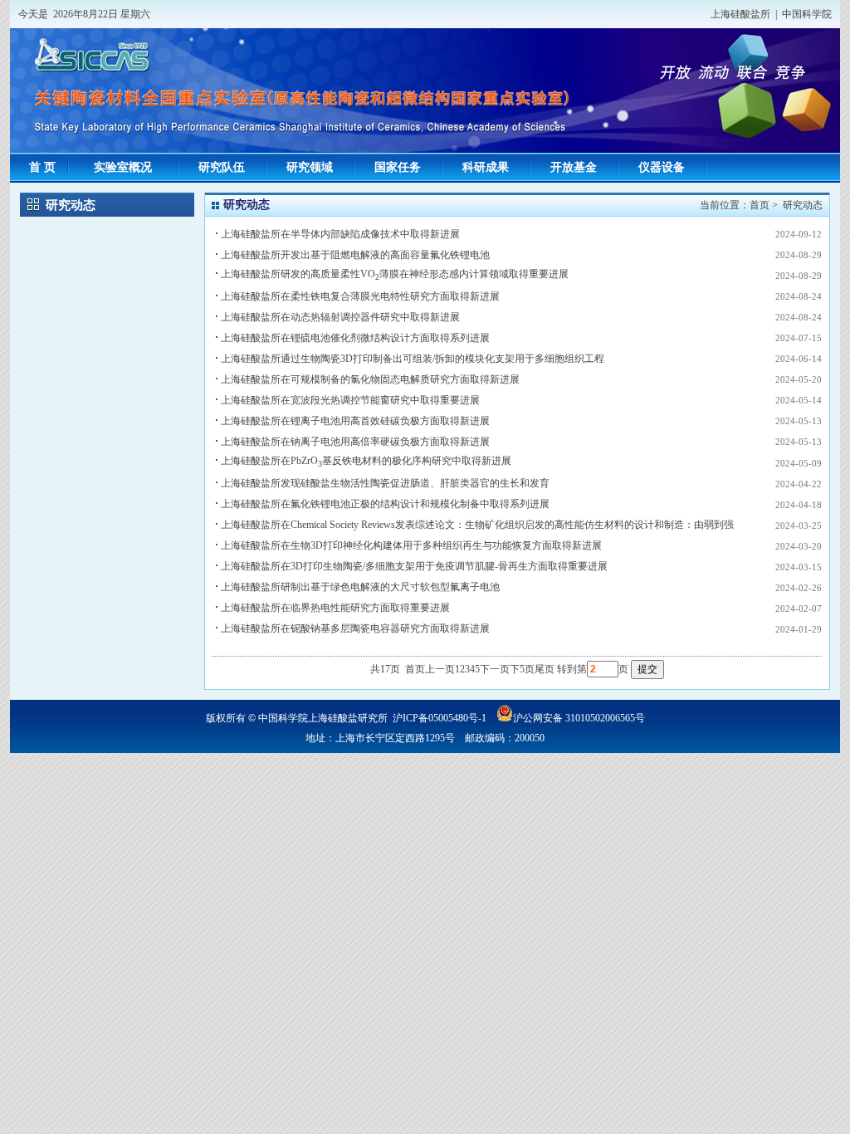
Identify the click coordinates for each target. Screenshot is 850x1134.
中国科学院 (807, 14)
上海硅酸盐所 (740, 14)
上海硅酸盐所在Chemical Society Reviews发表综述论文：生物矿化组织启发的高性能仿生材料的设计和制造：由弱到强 (477, 524)
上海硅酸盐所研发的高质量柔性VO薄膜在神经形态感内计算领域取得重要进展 (395, 274)
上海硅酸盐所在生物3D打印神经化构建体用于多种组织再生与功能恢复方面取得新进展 (411, 545)
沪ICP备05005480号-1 (439, 718)
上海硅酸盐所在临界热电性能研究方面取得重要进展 (335, 607)
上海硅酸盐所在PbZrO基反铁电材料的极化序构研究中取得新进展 (366, 461)
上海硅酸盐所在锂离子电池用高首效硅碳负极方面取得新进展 (355, 421)
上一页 (440, 669)
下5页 (522, 669)
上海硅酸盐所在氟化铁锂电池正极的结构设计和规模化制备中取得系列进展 (385, 504)
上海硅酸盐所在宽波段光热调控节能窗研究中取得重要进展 (350, 400)
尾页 (544, 669)
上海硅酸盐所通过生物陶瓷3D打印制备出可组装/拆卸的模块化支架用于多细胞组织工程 (412, 358)
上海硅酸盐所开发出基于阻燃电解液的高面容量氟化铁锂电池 (355, 255)
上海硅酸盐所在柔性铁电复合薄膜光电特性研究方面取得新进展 (360, 296)
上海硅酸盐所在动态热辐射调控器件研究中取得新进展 (340, 317)
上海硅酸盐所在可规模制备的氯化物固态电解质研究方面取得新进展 (370, 379)
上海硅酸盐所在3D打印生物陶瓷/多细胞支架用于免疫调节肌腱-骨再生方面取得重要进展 (414, 566)
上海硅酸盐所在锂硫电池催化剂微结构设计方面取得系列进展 (355, 338)
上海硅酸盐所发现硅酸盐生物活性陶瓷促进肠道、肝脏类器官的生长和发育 (385, 483)
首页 (759, 205)
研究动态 (803, 205)
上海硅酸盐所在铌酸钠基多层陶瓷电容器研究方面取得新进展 (355, 628)
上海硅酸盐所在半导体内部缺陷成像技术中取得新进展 (340, 234)
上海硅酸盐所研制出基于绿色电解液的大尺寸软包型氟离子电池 (360, 587)
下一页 (495, 669)
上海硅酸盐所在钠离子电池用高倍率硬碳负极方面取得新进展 (355, 441)
